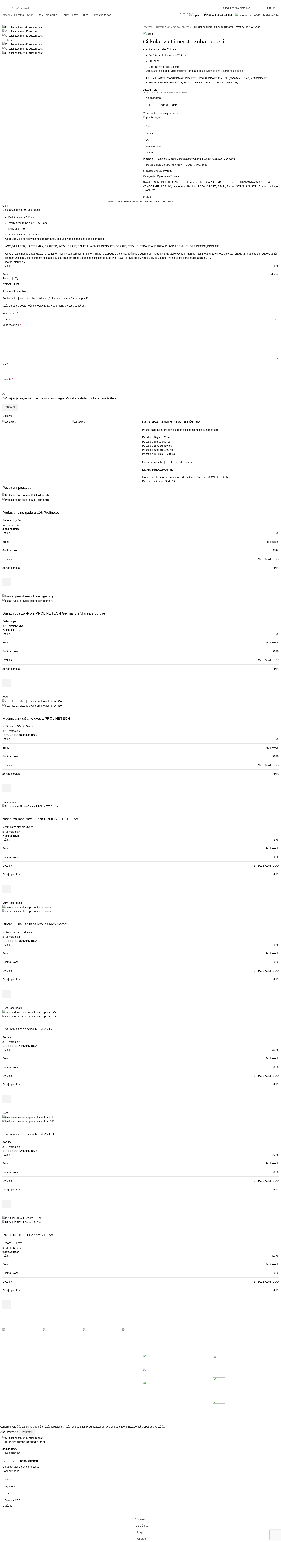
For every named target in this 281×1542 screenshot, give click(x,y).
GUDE (234, 182)
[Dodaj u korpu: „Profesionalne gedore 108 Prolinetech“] (6, 582)
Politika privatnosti (83, 1356)
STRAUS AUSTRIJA (248, 186)
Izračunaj (148, 152)
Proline (191, 186)
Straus (230, 186)
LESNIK (166, 186)
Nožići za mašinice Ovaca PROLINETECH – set (40, 819)
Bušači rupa (9, 621)
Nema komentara (244, 1373)
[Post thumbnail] (219, 1359)
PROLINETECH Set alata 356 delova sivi (167, 1360)
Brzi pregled (6, 590)
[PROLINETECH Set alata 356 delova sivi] (153, 1356)
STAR (221, 186)
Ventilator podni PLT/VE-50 (158, 1387)
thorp (265, 186)
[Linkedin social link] (161, 197)
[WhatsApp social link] (165, 197)
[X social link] (157, 197)
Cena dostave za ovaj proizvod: (161, 113)
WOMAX (150, 190)
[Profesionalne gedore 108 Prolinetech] (25, 495)
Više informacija (9, 1432)
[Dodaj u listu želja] (6, 574)
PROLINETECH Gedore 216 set (27, 1235)
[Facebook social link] (4, 2)
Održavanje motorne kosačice (230, 1366)
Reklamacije (80, 1374)
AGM (156, 182)
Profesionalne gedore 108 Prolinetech (31, 513)
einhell (200, 182)
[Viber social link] (168, 197)
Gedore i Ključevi (12, 520)
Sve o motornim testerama (228, 1411)
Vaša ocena (10, 313)
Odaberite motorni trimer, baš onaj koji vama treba (241, 1389)
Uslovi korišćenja (83, 1362)
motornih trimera (84, 253)
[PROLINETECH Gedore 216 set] (22, 1218)
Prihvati (27, 1432)
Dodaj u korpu (169, 105)
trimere (38, 257)
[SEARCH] (209, 8)
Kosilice (7, 1037)
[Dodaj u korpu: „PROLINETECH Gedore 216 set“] (6, 1304)
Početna (148, 27)
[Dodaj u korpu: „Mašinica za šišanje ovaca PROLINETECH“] (6, 788)
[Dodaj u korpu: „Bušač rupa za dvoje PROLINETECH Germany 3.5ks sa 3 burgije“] (6, 683)
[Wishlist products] (255, 8)
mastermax (179, 186)
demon (190, 182)
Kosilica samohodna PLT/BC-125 (28, 1029)
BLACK (165, 182)
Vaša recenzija (11, 325)
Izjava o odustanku (83, 1380)
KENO (267, 182)
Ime (5, 364)
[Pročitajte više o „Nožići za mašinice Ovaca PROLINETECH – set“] (6, 889)
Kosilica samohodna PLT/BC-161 (28, 1134)
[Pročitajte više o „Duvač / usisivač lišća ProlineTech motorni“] (6, 994)
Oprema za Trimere (178, 27)
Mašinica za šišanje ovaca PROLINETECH (36, 718)
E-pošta (7, 379)
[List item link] (35, 1393)
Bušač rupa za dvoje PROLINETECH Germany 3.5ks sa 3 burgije (53, 613)
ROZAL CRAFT (207, 186)
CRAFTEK (178, 182)
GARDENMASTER (217, 182)
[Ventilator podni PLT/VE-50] (162, 1383)
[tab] (110, 201)
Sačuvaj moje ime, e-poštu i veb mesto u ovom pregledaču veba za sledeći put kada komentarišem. (59, 398)
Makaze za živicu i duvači (17, 932)
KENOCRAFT (151, 186)
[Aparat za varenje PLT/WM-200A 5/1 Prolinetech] (168, 1370)
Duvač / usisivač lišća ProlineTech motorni (35, 924)
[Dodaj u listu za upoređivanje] (6, 506)
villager (274, 186)
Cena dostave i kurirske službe (90, 1368)
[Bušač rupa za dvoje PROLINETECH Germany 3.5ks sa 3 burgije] (27, 596)
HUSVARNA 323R (251, 182)
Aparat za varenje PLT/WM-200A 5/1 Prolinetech (171, 1373)
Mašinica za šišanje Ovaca (17, 726)
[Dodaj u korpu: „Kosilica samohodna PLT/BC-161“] (6, 1204)
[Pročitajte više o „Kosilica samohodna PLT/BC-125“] (6, 1099)
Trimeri (160, 27)
